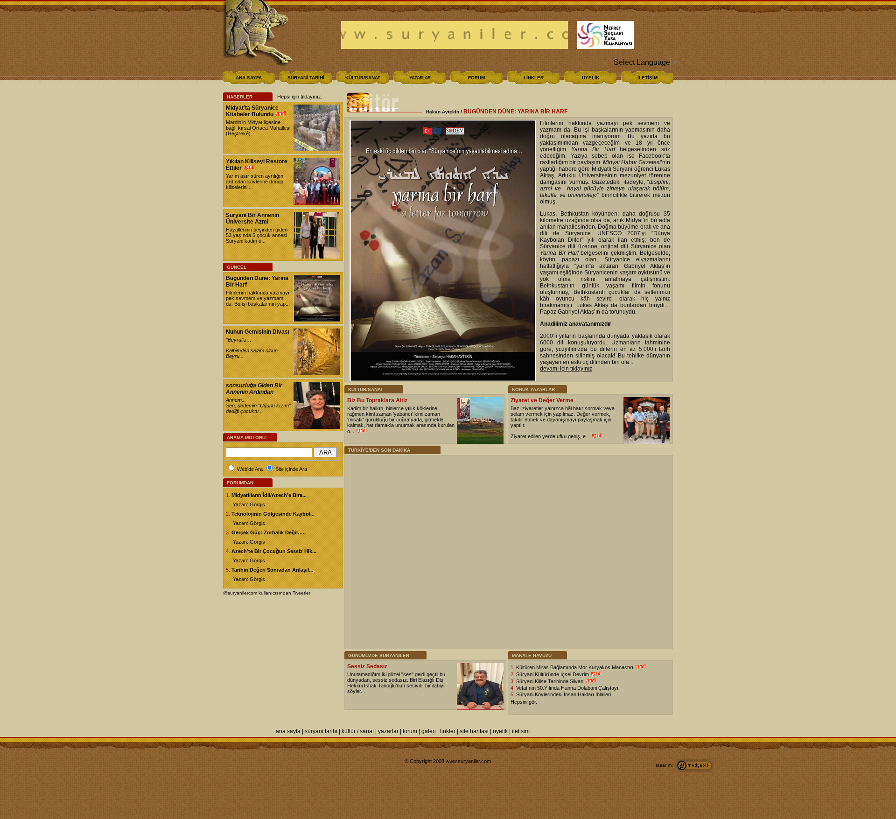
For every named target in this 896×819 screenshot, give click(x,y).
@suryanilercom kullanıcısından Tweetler (266, 592)
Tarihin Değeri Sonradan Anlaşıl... (272, 570)
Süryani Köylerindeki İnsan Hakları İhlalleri (563, 694)
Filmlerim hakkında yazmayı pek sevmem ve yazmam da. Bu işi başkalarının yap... (258, 298)
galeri (428, 731)
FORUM (476, 77)
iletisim (521, 731)
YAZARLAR (419, 77)
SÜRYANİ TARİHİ (305, 77)
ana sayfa (288, 731)
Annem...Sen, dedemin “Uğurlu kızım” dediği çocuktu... (258, 405)
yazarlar (388, 731)
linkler (447, 731)
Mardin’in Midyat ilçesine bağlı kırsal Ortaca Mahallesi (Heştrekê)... (258, 127)
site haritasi (474, 731)
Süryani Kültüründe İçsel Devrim (553, 674)
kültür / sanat (358, 731)
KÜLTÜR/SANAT (362, 77)
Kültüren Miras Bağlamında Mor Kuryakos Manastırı (575, 667)
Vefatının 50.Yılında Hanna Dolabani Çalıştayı (567, 688)
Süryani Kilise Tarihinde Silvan (550, 681)
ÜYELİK (590, 77)
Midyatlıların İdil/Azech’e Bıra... (269, 495)
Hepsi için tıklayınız (299, 96)
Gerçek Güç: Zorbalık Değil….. (268, 532)
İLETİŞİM (647, 77)
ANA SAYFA (249, 77)
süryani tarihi (321, 731)
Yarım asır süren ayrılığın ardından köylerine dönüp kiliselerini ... (254, 181)
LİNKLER (534, 77)
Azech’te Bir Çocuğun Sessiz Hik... (273, 551)
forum (410, 731)
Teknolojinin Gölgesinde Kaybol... (273, 514)
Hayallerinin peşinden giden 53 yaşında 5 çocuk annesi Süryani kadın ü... (256, 235)
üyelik (500, 731)
